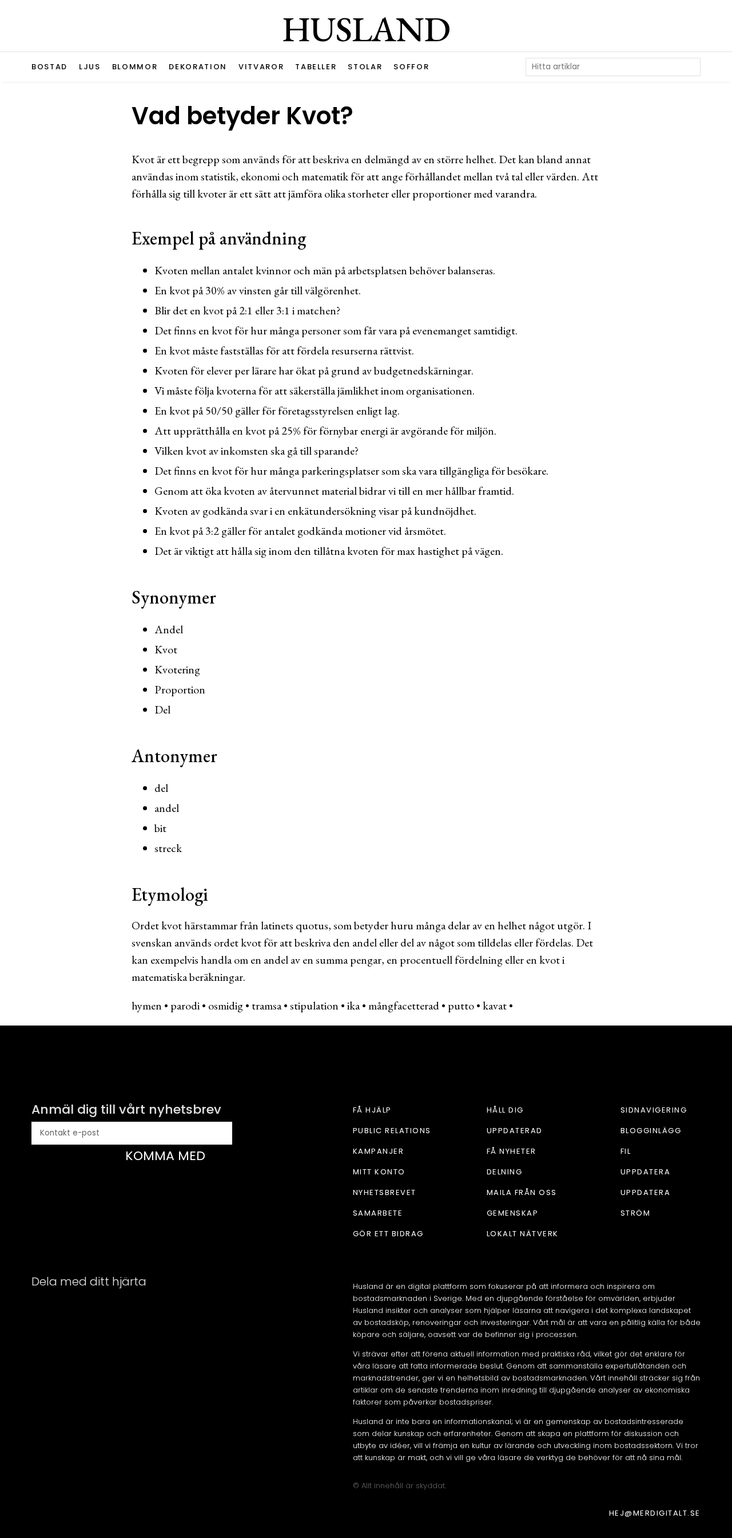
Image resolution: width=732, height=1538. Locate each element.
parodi (185, 1005)
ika (353, 1005)
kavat (495, 1005)
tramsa (266, 1005)
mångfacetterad (403, 1005)
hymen (147, 1005)
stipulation (314, 1005)
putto (461, 1005)
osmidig (225, 1005)
